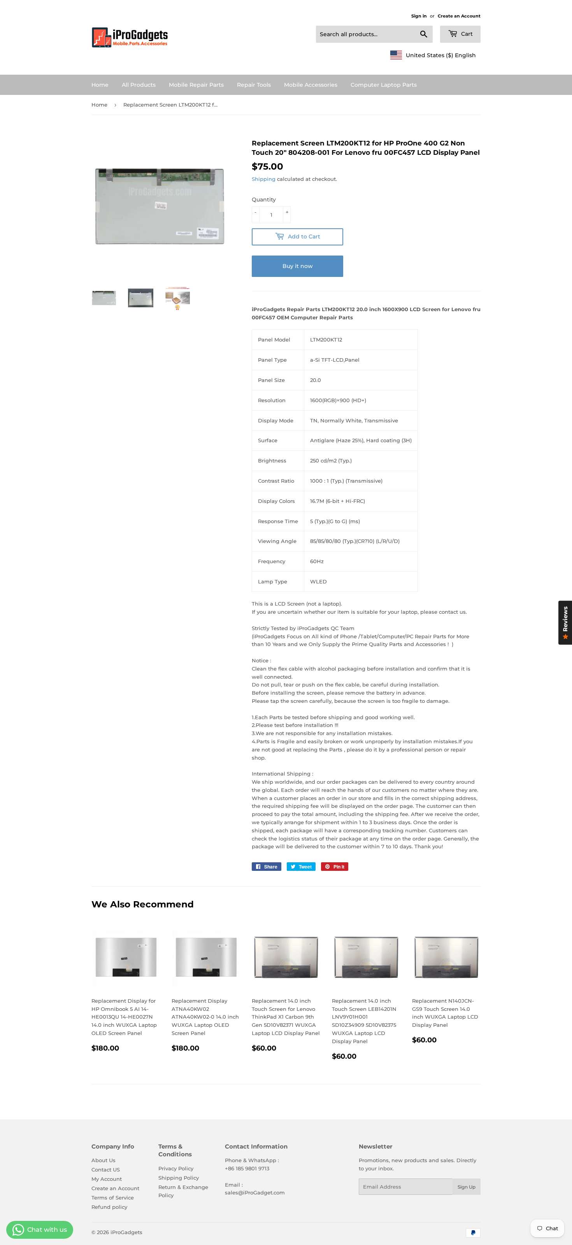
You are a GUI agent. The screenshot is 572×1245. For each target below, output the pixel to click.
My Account (106, 1179)
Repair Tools (254, 84)
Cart (466, 33)
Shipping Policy (178, 1178)
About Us (103, 1160)
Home (100, 84)
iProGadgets (126, 1232)
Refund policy (109, 1207)
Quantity (264, 199)
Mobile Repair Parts (196, 84)
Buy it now (297, 266)
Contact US (105, 1169)
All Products (139, 84)
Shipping (263, 179)
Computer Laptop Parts (384, 84)
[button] (433, 55)
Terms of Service (112, 1197)
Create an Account (459, 16)
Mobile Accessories (310, 84)
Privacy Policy (175, 1168)
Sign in (419, 16)
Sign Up (466, 1187)
